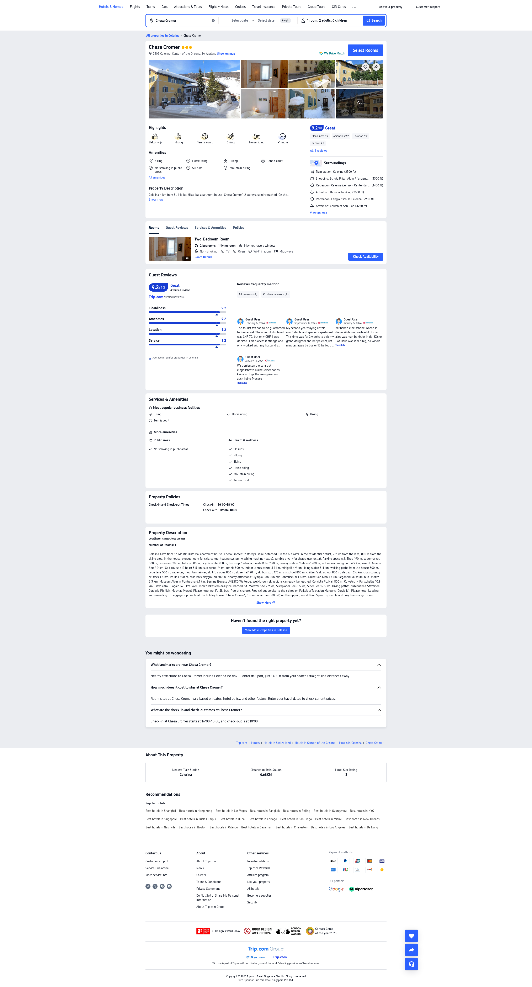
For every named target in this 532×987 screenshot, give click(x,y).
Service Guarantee (157, 868)
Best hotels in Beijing (296, 810)
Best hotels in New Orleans (362, 819)
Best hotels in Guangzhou (330, 810)
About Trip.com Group (210, 906)
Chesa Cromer (164, 47)
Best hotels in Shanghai (160, 810)
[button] (354, 7)
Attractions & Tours (188, 7)
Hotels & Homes (111, 7)
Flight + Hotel (218, 7)
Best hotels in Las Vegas (231, 810)
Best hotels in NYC (362, 810)
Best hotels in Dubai (232, 819)
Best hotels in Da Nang (363, 827)
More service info (156, 875)
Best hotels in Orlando (224, 827)
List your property (258, 881)
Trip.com (241, 742)
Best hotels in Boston (192, 827)
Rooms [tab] (154, 228)
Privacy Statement (208, 888)
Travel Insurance (263, 7)
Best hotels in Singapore (161, 819)
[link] (390, 6)
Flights (135, 7)
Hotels (255, 742)
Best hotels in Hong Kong (195, 810)
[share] (411, 950)
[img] (194, 89)
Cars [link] (164, 7)
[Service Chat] (411, 964)
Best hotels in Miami (328, 819)
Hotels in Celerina (350, 742)
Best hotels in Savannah (256, 827)
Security (252, 902)
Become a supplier (259, 895)
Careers (201, 875)
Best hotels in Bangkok (265, 810)
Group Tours (316, 7)
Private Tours (291, 7)
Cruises (240, 7)
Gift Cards (339, 7)
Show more (156, 199)
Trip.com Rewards (258, 868)
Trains (151, 7)
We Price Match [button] (334, 53)
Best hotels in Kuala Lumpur (198, 819)
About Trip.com (206, 861)
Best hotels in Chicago (263, 819)
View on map (318, 212)
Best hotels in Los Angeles (328, 827)
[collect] (411, 936)
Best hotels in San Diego (296, 819)
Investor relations (258, 861)
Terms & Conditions (208, 881)
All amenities (157, 177)
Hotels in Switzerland (277, 742)
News (200, 868)
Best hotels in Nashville (160, 827)
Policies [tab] (238, 228)
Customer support (156, 861)
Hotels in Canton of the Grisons (315, 742)
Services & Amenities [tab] (210, 228)
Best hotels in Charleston (292, 827)
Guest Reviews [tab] (177, 228)
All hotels (253, 888)
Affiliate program (258, 875)
